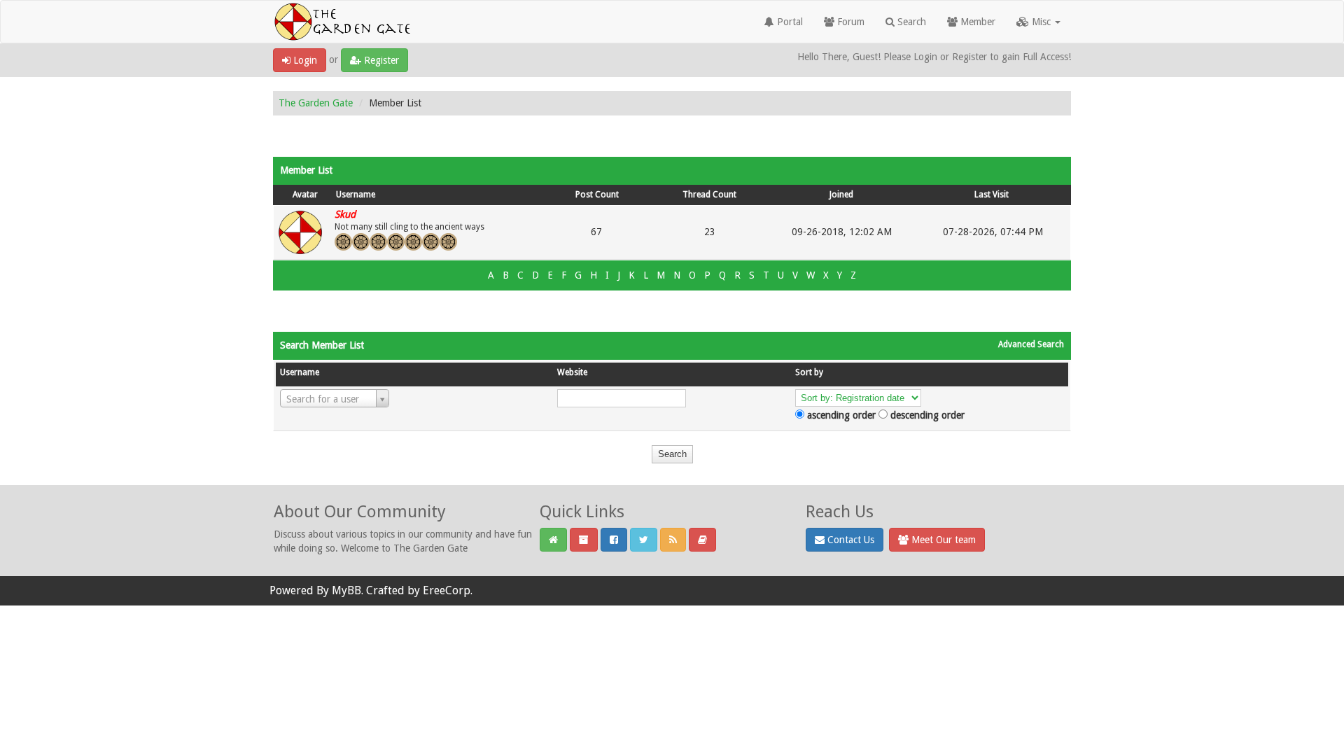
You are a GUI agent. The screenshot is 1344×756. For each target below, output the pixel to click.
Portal (788, 21)
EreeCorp (446, 590)
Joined (841, 195)
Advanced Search (1031, 344)
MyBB (346, 590)
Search (910, 21)
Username (355, 195)
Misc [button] (1041, 21)
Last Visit (991, 195)
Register (380, 60)
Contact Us (849, 539)
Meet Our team (942, 539)
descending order (927, 415)
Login (303, 60)
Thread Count (709, 195)
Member (976, 21)
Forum (849, 21)
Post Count (597, 195)
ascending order (841, 415)
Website (572, 372)
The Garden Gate (316, 102)
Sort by (809, 372)
